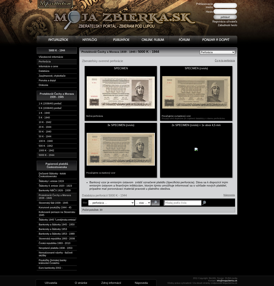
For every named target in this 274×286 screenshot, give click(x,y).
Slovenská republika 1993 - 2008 (57, 238)
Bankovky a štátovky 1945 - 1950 (57, 224)
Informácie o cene (48, 66)
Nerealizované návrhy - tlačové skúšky (56, 254)
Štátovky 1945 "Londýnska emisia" (57, 219)
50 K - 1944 (45, 136)
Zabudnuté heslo (227, 25)
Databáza (44, 71)
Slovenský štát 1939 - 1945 (53, 203)
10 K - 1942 (45, 122)
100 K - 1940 (46, 141)
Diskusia (43, 85)
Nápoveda (229, 195)
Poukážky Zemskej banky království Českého (52, 262)
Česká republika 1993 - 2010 (54, 243)
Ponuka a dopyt (47, 80)
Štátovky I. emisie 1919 (51, 181)
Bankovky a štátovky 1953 (53, 229)
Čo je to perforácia (225, 60)
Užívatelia (51, 282)
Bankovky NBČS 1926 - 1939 (55, 190)
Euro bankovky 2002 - (51, 268)
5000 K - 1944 (46, 155)
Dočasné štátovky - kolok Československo (52, 175)
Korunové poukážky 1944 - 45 (55, 207)
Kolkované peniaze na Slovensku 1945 (57, 213)
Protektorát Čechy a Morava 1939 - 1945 (55, 196)
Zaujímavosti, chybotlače (52, 75)
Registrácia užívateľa (224, 21)
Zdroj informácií (111, 282)
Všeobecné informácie (51, 57)
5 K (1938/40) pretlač (50, 108)
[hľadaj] (155, 202)
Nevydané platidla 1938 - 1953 (55, 248)
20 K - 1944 (45, 127)
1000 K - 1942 (46, 150)
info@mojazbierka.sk (227, 280)
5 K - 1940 (44, 117)
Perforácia (45, 61)
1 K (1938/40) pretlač (50, 103)
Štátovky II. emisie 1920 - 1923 (55, 185)
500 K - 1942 (46, 146)
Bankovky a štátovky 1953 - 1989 (57, 233)
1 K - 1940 (44, 113)
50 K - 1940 (45, 131)
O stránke (81, 282)
